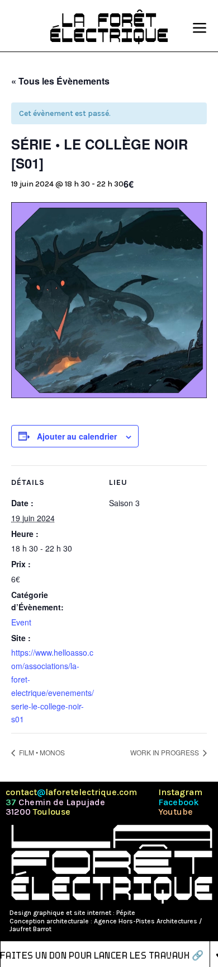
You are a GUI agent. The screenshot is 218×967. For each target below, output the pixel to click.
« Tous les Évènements (60, 80)
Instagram (180, 792)
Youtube (175, 812)
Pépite (125, 913)
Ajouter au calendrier (77, 436)
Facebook (178, 802)
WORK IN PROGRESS (165, 752)
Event (21, 622)
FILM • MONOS (41, 752)
